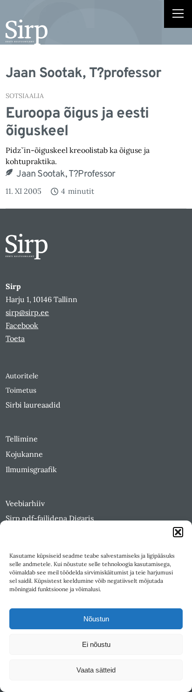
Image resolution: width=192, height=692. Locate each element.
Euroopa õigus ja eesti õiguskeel (77, 123)
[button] (178, 532)
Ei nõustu (96, 644)
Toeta (15, 338)
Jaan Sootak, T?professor (65, 174)
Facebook (22, 325)
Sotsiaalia (25, 96)
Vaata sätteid (96, 670)
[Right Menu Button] (178, 14)
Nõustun (96, 619)
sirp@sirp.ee (27, 312)
